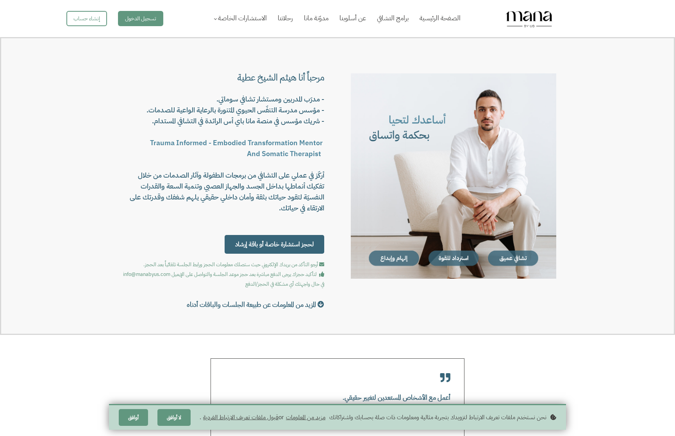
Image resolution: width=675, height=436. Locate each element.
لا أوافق (174, 417)
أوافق (133, 417)
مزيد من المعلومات (305, 417)
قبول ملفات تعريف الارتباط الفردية (241, 417)
